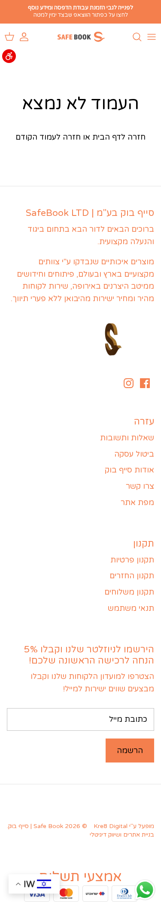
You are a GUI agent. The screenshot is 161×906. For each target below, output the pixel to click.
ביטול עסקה (134, 454)
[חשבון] (28, 36)
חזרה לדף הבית (119, 137)
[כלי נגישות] (9, 56)
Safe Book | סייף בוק (35, 826)
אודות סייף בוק (129, 470)
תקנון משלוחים (129, 592)
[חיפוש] (132, 36)
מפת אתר (137, 502)
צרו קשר (140, 486)
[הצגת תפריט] (151, 36)
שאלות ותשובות (127, 438)
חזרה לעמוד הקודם (48, 137)
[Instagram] (129, 383)
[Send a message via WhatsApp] (145, 890)
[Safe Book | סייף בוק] (80, 37)
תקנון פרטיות (132, 560)
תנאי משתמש (131, 608)
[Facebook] (145, 383)
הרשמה (130, 750)
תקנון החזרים (131, 575)
